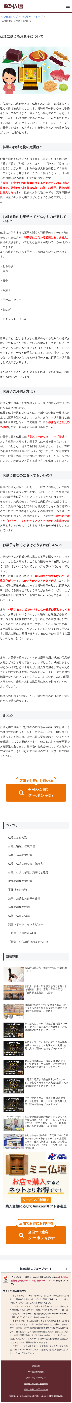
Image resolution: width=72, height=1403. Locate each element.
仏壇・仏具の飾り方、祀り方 (25, 863)
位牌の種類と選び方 (20, 881)
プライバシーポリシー (36, 1378)
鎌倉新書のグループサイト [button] (36, 1268)
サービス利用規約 (36, 1372)
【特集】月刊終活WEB (22, 933)
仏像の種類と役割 (19, 907)
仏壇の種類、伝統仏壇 (21, 846)
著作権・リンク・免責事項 (36, 1383)
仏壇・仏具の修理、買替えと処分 (28, 872)
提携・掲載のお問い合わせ (36, 1389)
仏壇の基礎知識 (17, 837)
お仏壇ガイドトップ (32, 16)
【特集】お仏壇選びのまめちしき (28, 941)
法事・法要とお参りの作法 (24, 898)
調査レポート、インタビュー (25, 924)
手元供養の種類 (17, 889)
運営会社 (36, 1366)
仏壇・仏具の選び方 (20, 855)
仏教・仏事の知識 (19, 915)
